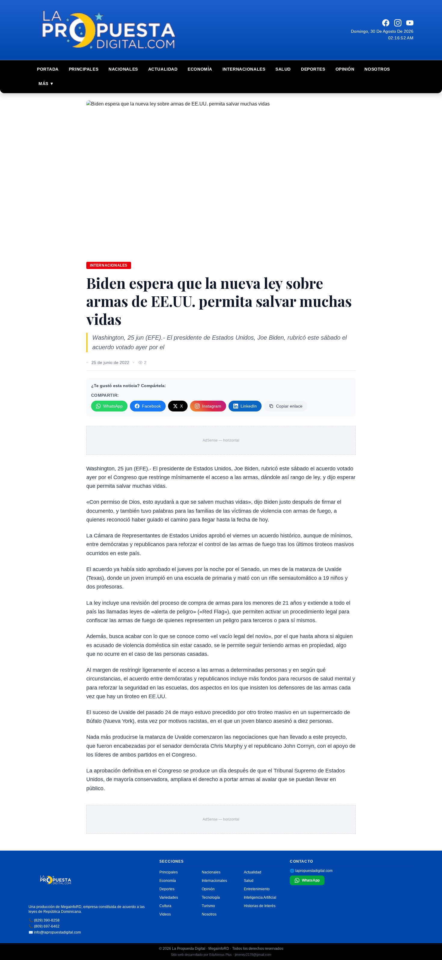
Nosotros (377, 69)
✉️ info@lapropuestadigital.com (55, 932)
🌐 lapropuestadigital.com (311, 871)
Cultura (165, 906)
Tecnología (211, 897)
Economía (200, 69)
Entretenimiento (257, 889)
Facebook (151, 406)
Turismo (208, 906)
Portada (48, 69)
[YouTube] (409, 22)
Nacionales (123, 69)
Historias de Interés (259, 906)
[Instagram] (397, 22)
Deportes (313, 69)
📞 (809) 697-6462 (44, 926)
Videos (165, 914)
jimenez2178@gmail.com (253, 954)
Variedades (168, 897)
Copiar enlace (289, 406)
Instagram (211, 406)
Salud (283, 69)
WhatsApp (113, 406)
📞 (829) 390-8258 (44, 920)
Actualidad (163, 69)
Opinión (345, 69)
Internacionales (244, 69)
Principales (83, 69)
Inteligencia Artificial (260, 897)
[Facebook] (385, 22)
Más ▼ (46, 83)
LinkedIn (249, 406)
